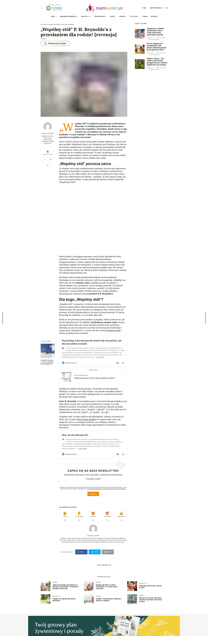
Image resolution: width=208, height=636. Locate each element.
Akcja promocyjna (81, 375)
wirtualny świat (113, 330)
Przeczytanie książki (86, 419)
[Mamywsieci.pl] (104, 8)
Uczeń (62, 24)
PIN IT (62, 251)
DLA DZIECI (44, 24)
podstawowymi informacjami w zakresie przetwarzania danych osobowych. (106, 488)
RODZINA (56, 24)
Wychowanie (69, 24)
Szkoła (141, 595)
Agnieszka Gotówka (48, 133)
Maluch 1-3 (143, 582)
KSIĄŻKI (50, 24)
